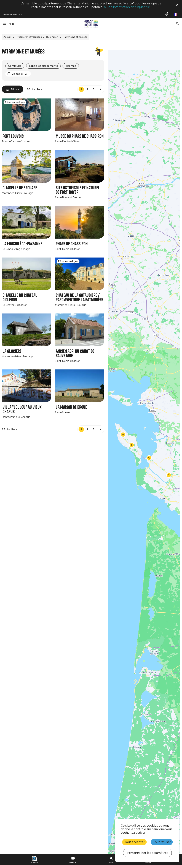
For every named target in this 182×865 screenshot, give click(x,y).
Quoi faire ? (52, 37)
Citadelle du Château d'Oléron (20, 297)
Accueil (8, 37)
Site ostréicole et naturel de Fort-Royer (78, 190)
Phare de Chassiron (72, 243)
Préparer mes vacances (29, 37)
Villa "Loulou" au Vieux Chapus (21, 409)
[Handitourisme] (167, 14)
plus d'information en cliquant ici (127, 7)
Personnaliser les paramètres (147, 853)
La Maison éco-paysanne (22, 243)
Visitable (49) (20, 74)
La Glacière (12, 351)
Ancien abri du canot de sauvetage (75, 353)
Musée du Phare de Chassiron (80, 136)
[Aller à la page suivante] (100, 89)
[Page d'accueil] (91, 24)
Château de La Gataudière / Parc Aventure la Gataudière (79, 297)
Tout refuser (162, 842)
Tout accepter (134, 842)
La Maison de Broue (71, 407)
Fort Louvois (13, 136)
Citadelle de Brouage (19, 187)
